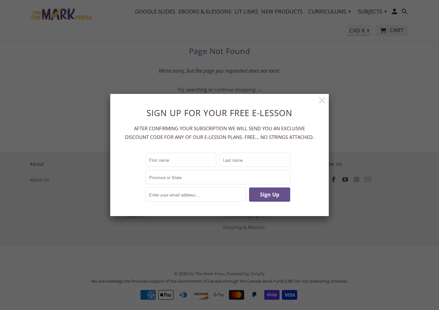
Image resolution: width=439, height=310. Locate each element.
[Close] (322, 100)
